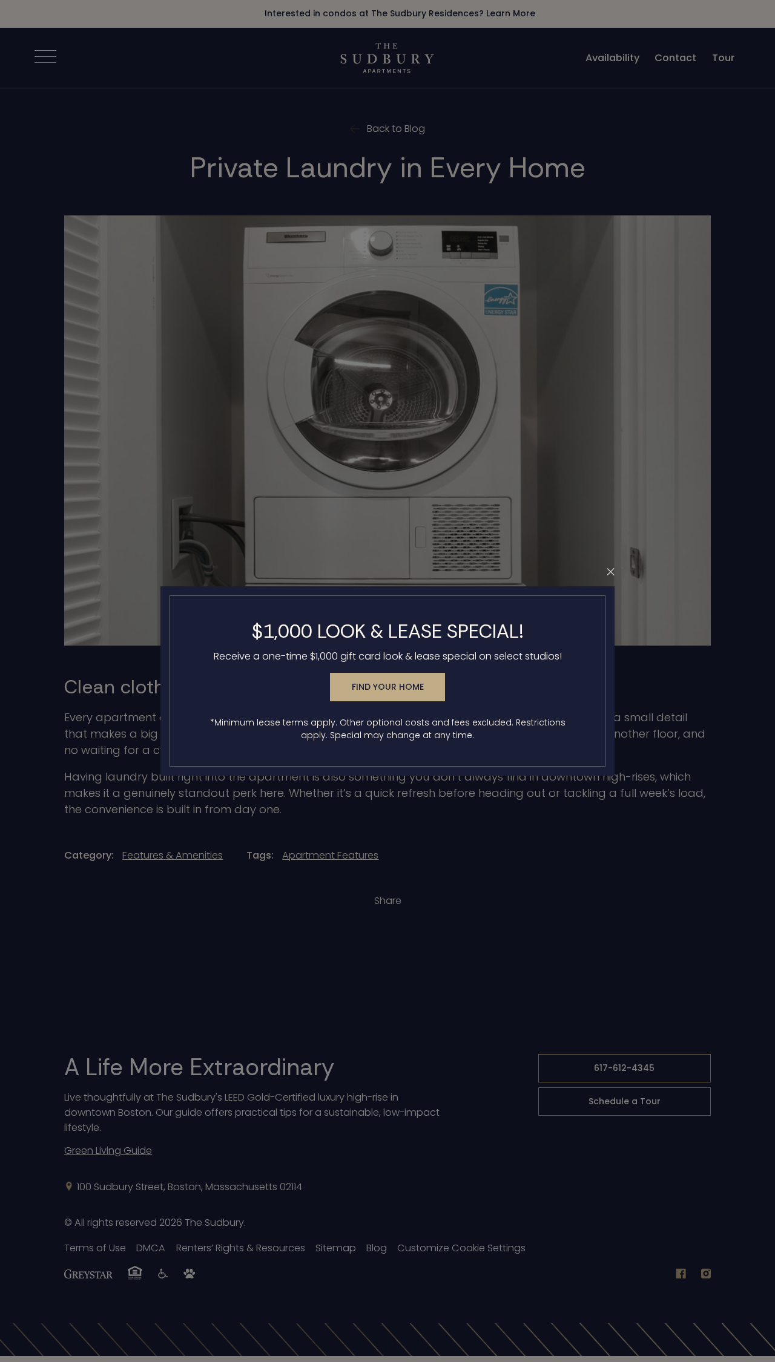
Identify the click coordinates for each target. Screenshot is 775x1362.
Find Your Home (388, 687)
